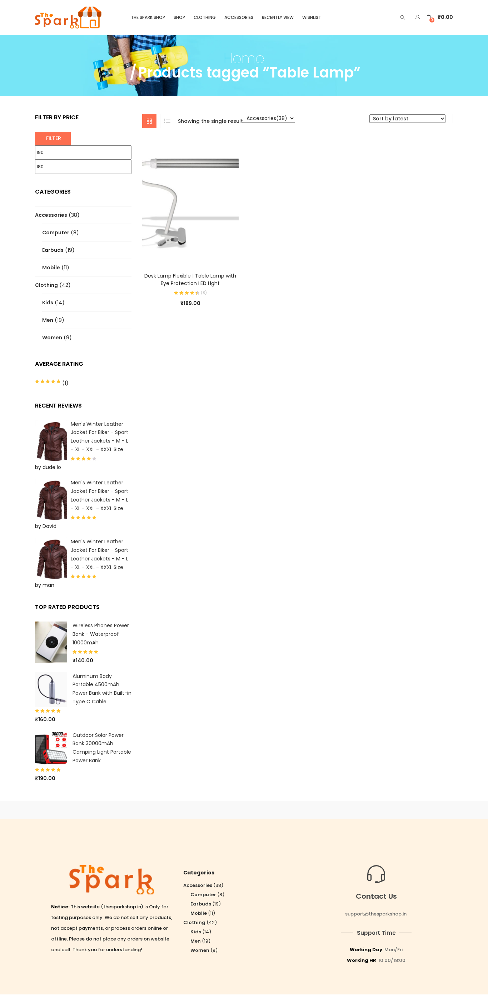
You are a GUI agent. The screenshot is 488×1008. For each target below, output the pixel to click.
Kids (47, 302)
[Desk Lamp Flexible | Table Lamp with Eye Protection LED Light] (190, 200)
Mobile (51, 267)
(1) (65, 382)
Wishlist (311, 17)
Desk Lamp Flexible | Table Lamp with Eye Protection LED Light (190, 279)
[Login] (418, 17)
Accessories (238, 17)
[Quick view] (182, 252)
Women (52, 337)
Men (47, 320)
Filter (53, 138)
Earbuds (53, 250)
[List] (167, 121)
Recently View (278, 17)
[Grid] (149, 121)
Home (244, 58)
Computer (55, 232)
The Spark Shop (148, 17)
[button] (440, 17)
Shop (179, 17)
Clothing (205, 17)
